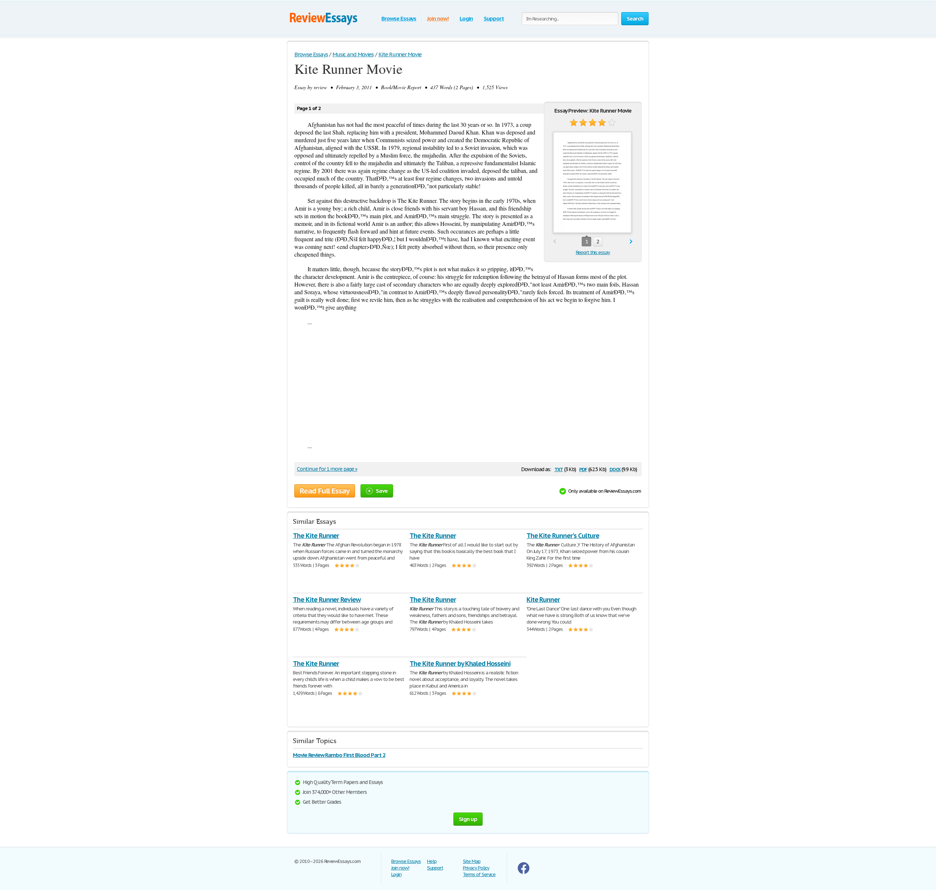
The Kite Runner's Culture (562, 535)
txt (558, 469)
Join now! (438, 18)
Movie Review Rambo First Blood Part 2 (339, 754)
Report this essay (593, 252)
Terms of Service (479, 874)
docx (615, 469)
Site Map (471, 861)
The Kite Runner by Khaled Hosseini (460, 663)
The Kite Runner (316, 535)
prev (554, 242)
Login (466, 18)
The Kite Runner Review (327, 599)
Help (432, 861)
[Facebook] (523, 872)
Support (494, 18)
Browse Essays (398, 18)
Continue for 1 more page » (327, 469)
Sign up (468, 818)
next (631, 242)
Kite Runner (543, 599)
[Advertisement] (468, 384)
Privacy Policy (476, 868)
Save (382, 490)
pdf (583, 469)
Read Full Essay (325, 491)
